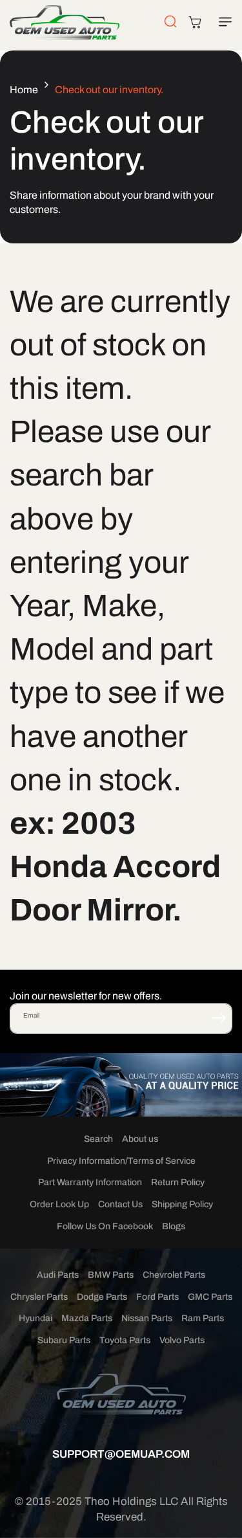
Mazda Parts (86, 1318)
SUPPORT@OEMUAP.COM (121, 1454)
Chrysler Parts (39, 1297)
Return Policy (178, 1182)
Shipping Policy (182, 1204)
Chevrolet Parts (174, 1275)
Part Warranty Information (90, 1182)
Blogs (173, 1226)
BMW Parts (111, 1275)
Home (24, 89)
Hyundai (35, 1318)
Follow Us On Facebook (105, 1226)
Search (98, 1139)
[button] (222, 22)
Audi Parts (58, 1275)
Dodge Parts (102, 1297)
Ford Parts (157, 1297)
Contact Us (120, 1204)
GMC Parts (210, 1297)
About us (140, 1139)
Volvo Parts (182, 1340)
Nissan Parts (146, 1318)
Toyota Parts (124, 1340)
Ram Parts (202, 1318)
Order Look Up (59, 1204)
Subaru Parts (63, 1340)
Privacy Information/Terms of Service (121, 1161)
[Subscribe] (218, 1017)
